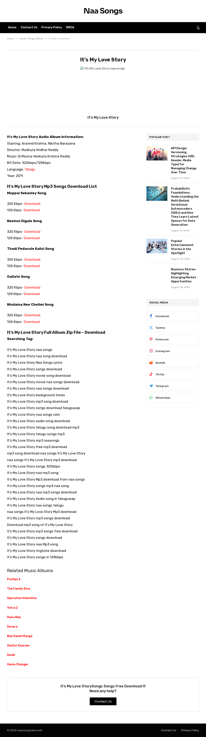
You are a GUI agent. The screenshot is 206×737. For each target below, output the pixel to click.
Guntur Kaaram (18, 645)
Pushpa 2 (13, 579)
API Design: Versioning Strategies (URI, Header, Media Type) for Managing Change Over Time (184, 160)
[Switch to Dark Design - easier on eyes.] (198, 27)
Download (32, 204)
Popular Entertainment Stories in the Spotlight (182, 247)
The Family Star (18, 588)
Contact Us (29, 27)
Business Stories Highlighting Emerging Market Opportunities (183, 275)
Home (12, 27)
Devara (12, 626)
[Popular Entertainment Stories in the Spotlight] (156, 246)
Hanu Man (14, 617)
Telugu (30, 169)
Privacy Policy (51, 27)
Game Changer (18, 664)
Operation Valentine (22, 598)
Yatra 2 (12, 607)
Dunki (11, 655)
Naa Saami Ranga (19, 636)
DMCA (70, 27)
